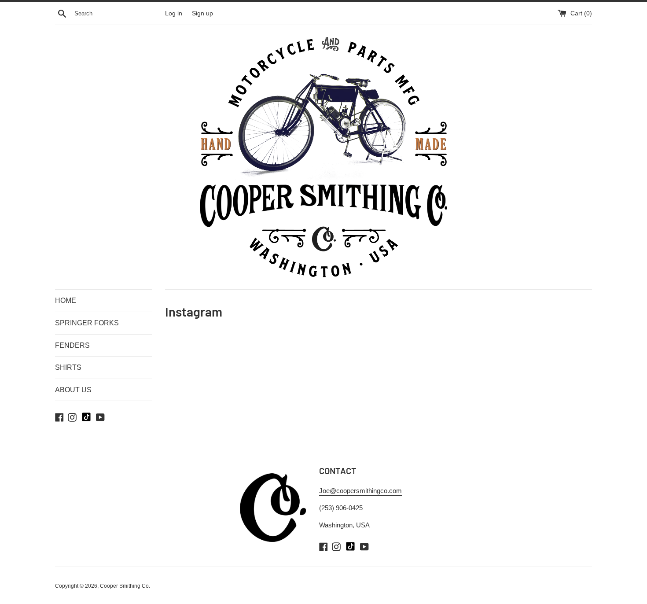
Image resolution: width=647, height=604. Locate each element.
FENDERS (72, 345)
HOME (65, 300)
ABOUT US (73, 390)
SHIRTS (68, 367)
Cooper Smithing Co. (125, 586)
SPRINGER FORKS (87, 323)
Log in (173, 13)
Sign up (202, 13)
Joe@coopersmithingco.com (360, 490)
